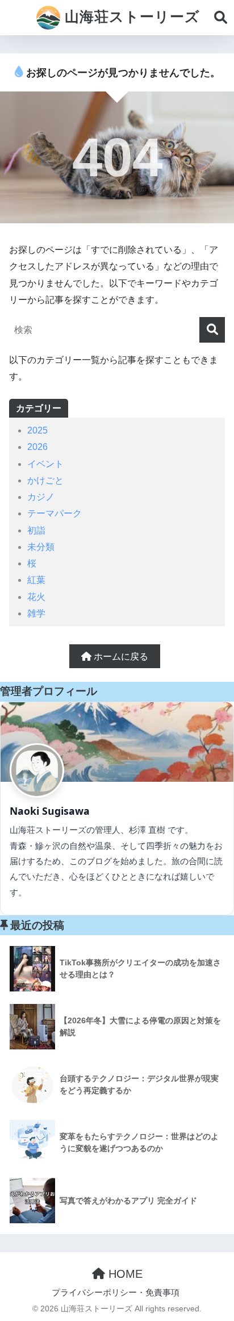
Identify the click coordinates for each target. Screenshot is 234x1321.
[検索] (212, 330)
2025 (37, 430)
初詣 (36, 530)
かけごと (45, 480)
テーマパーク (54, 513)
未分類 (41, 547)
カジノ (41, 497)
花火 (36, 597)
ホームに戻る (119, 656)
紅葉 (36, 580)
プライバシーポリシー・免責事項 (115, 1292)
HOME (124, 1274)
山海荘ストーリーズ (130, 16)
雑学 (36, 613)
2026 (37, 447)
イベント (45, 464)
